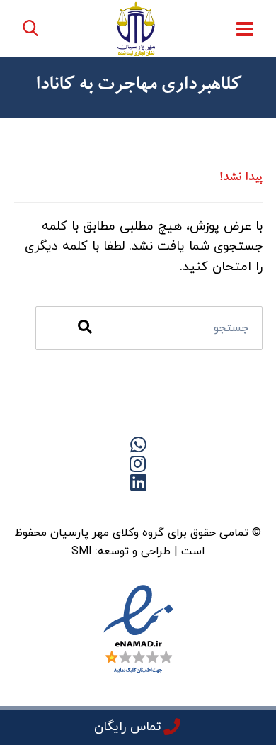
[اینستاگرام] (81, 507)
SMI (81, 551)
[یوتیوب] (110, 507)
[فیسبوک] (166, 507)
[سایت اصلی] (194, 507)
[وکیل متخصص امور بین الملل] (136, 29)
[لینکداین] (138, 507)
